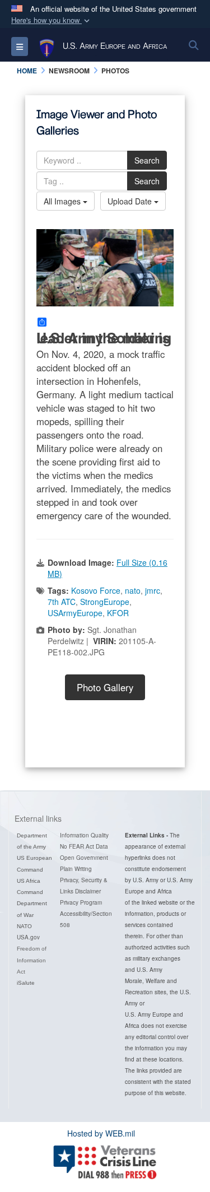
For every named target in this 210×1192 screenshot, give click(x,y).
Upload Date (131, 201)
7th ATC (62, 601)
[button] (51, 20)
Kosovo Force (95, 590)
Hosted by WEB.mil (101, 1133)
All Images (63, 201)
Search (147, 160)
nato (133, 590)
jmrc (152, 590)
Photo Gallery (105, 687)
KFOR (118, 612)
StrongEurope (104, 601)
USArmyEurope (75, 612)
